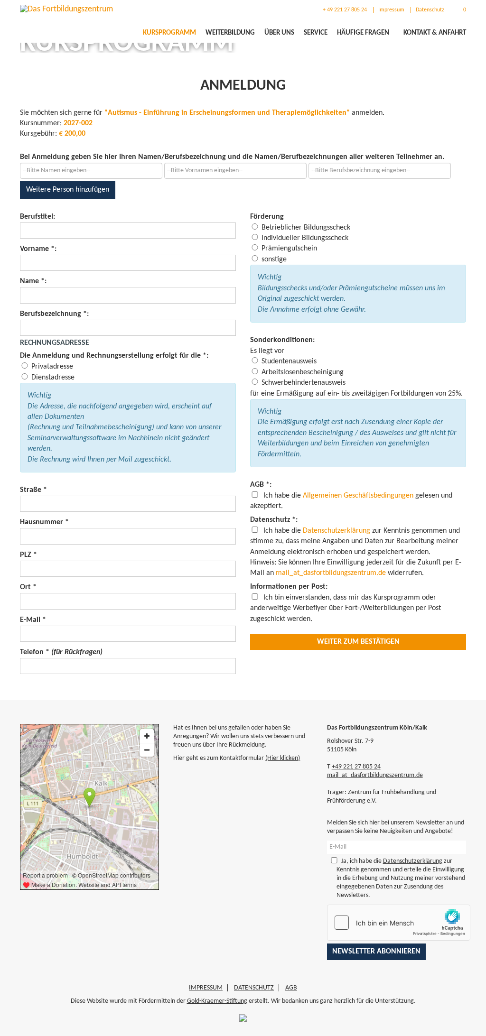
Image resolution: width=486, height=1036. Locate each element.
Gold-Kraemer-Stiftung (217, 1001)
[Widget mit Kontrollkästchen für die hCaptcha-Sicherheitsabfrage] (398, 923)
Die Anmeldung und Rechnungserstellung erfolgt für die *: (114, 356)
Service (315, 33)
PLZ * (28, 555)
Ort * (28, 587)
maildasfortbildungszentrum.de (331, 573)
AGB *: (260, 485)
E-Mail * (33, 620)
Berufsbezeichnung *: (54, 314)
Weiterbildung (230, 33)
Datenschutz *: (274, 520)
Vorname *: (38, 249)
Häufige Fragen (363, 33)
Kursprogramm (169, 33)
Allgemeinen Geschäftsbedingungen (358, 496)
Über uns (279, 33)
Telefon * (61, 652)
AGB (291, 987)
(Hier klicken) (282, 758)
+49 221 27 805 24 (356, 766)
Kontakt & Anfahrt (434, 33)
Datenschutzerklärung (336, 531)
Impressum (391, 10)
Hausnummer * (44, 522)
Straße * (33, 490)
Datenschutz (430, 10)
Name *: (33, 281)
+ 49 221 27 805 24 (344, 10)
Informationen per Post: (288, 587)
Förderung (267, 217)
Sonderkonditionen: (282, 340)
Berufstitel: (37, 217)
